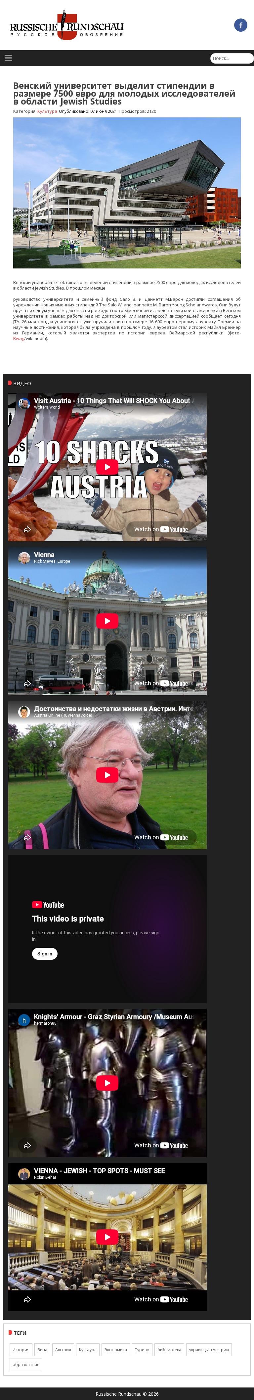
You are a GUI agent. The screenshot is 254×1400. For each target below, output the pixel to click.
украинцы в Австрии (209, 1350)
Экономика (116, 1350)
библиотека (169, 1350)
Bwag (18, 338)
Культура (88, 1350)
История (21, 1350)
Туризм (142, 1350)
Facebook (240, 25)
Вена (42, 1350)
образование (26, 1364)
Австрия (63, 1350)
